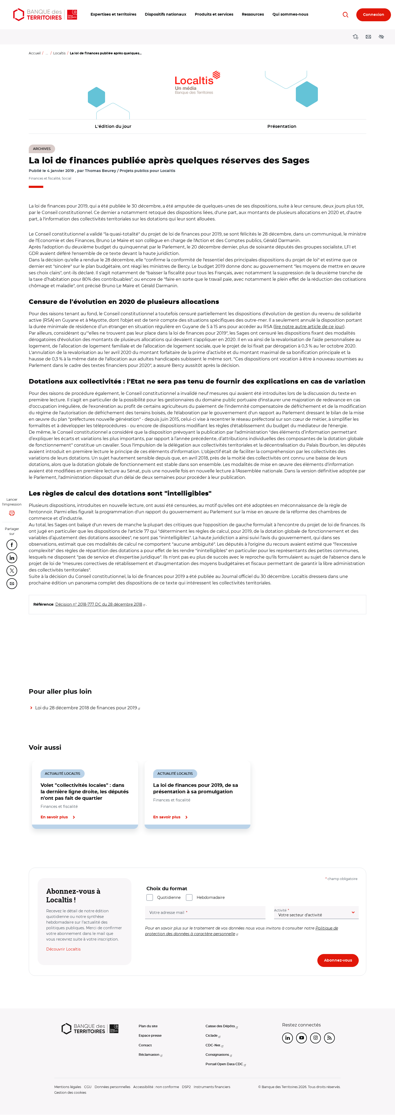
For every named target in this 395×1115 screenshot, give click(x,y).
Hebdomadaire (211, 897)
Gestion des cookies (70, 1093)
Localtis (59, 53)
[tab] (47, 847)
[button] (113, 14)
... (47, 53)
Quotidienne (169, 897)
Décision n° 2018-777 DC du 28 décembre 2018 (98, 604)
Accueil (35, 53)
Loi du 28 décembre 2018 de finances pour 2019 (86, 707)
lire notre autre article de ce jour (309, 326)
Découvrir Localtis (63, 949)
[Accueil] (45, 14)
